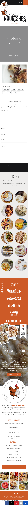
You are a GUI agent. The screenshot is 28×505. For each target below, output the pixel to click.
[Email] (21, 503)
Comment (5, 110)
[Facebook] (7, 503)
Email (3, 134)
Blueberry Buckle (8, 165)
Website (4, 140)
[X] (11, 503)
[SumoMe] (25, 503)
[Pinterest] (16, 503)
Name (3, 129)
